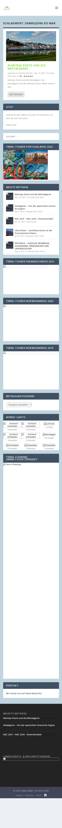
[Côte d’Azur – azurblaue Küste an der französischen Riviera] (9, 232)
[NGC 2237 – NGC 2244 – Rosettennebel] (9, 220)
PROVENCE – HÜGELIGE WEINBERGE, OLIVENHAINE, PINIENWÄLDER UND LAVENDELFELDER (32, 246)
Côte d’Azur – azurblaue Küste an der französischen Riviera (33, 231)
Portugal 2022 (33, 197)
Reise (14, 76)
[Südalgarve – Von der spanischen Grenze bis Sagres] (9, 207)
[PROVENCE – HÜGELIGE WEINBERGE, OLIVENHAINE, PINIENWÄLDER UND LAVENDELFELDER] (9, 245)
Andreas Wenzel (25, 73)
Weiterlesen (16, 94)
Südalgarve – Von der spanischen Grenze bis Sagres (35, 207)
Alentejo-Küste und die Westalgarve (26, 67)
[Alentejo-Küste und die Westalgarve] (31, 46)
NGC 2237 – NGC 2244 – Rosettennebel (34, 218)
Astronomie (31, 222)
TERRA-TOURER (27, 791)
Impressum (19, 795)
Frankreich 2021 (32, 236)
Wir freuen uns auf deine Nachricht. (24, 693)
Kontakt (38, 795)
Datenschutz (29, 795)
